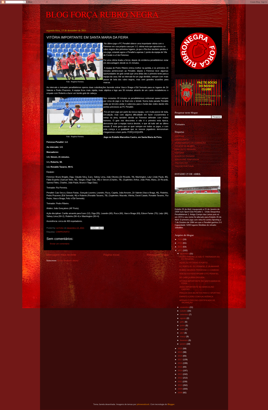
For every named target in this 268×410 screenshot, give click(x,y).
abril (182, 333)
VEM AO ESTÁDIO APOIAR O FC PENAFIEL (199, 274)
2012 (180, 378)
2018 (180, 356)
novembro (185, 307)
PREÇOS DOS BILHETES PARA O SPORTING (199, 293)
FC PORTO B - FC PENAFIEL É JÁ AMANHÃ (199, 266)
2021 (180, 250)
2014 (180, 371)
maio (182, 329)
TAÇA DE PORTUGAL (184, 166)
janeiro (183, 344)
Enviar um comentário (59, 244)
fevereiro (184, 340)
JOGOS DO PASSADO (185, 156)
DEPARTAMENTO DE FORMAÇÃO (190, 143)
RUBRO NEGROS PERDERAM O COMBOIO (199, 270)
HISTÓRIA (179, 153)
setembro (184, 314)
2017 (180, 360)
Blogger (171, 404)
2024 (180, 239)
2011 (180, 382)
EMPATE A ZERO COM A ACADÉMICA (196, 297)
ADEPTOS (179, 136)
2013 (180, 374)
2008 (180, 393)
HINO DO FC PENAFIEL (185, 149)
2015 (180, 367)
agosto (183, 318)
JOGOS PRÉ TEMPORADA (187, 160)
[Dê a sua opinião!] (94, 228)
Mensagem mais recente (61, 254)
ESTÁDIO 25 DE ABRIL (185, 146)
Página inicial (111, 254)
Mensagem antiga (157, 254)
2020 (180, 348)
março (183, 336)
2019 (180, 352)
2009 (180, 389)
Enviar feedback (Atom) (68, 261)
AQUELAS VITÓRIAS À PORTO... (194, 263)
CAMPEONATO (63, 232)
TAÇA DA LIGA (181, 163)
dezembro (185, 254)
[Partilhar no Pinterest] (102, 228)
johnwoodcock (143, 404)
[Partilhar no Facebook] (99, 228)
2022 (180, 247)
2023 (180, 243)
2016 (180, 363)
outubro (183, 311)
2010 (180, 385)
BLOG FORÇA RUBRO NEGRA (102, 14)
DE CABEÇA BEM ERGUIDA (191, 277)
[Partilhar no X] (97, 228)
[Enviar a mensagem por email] (91, 228)
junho (183, 325)
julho (182, 322)
